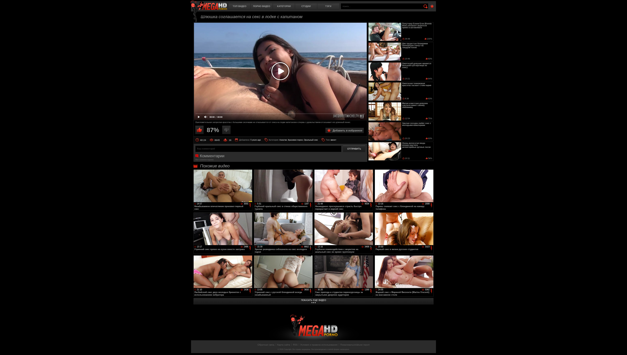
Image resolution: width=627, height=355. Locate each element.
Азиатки (283, 140)
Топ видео (239, 6)
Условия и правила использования (319, 344)
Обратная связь (265, 344)
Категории (284, 6)
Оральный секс (311, 140)
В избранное (432, 6)
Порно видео (261, 6)
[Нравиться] (199, 130)
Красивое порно (295, 140)
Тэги (328, 6)
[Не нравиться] (226, 130)
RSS (295, 344)
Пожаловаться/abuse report (355, 344)
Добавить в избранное (347, 130)
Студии (306, 6)
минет (333, 140)
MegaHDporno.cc (208, 5)
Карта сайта (283, 344)
